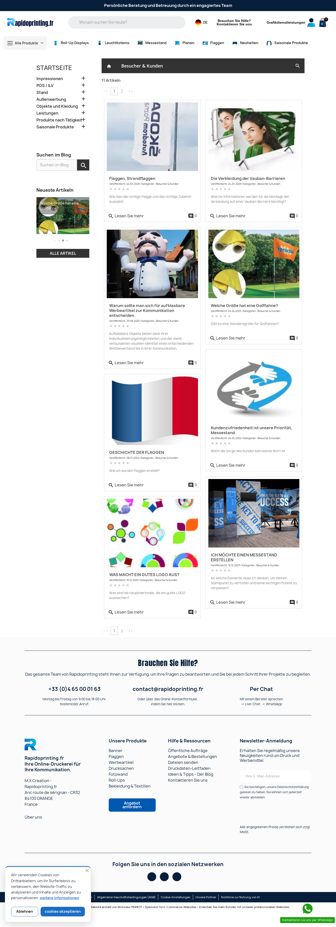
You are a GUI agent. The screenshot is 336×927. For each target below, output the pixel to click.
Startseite (54, 68)
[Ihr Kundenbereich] (311, 22)
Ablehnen (24, 911)
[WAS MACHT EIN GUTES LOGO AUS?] (152, 533)
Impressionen (49, 78)
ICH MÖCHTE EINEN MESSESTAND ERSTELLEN (244, 557)
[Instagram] (164, 876)
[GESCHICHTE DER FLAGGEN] (152, 411)
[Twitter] (176, 876)
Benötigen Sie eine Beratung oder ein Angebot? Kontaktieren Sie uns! (168, 5)
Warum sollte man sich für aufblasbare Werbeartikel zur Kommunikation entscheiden (147, 310)
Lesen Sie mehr (126, 216)
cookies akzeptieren (63, 911)
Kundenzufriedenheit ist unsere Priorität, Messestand (251, 430)
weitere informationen (59, 897)
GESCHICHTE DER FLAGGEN (136, 452)
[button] (322, 22)
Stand (42, 92)
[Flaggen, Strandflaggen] (152, 137)
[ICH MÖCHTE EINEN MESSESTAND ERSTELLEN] (254, 513)
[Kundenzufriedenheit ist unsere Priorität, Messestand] (254, 386)
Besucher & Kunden (142, 66)
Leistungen (47, 113)
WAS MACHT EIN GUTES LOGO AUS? (144, 574)
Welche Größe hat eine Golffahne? (244, 305)
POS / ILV (44, 85)
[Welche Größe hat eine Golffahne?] (254, 264)
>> (130, 91)
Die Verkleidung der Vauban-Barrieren (248, 178)
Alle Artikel (63, 253)
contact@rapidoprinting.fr (168, 689)
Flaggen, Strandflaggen (132, 178)
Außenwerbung (51, 99)
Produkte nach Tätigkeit (59, 120)
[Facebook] (151, 876)
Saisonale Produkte (55, 127)
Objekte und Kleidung (57, 106)
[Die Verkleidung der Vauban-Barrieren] (254, 137)
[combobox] (130, 22)
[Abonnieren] (304, 776)
